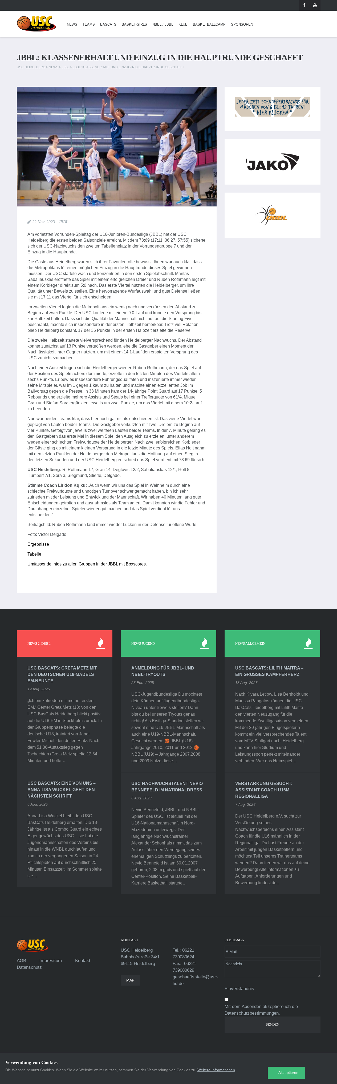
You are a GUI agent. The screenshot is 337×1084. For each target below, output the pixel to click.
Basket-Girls (134, 24)
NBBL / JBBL (162, 24)
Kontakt (82, 960)
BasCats (108, 24)
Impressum (50, 960)
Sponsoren (242, 24)
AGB (21, 960)
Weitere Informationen (216, 1070)
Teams (89, 24)
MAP (130, 980)
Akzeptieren (288, 1072)
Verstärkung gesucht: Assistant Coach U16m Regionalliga (263, 790)
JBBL (63, 222)
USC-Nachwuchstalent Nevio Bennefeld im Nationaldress (167, 786)
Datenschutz (29, 967)
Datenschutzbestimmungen (252, 1013)
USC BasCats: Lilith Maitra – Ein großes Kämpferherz (269, 671)
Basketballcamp (209, 24)
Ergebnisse (38, 544)
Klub (183, 24)
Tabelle (34, 554)
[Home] (36, 24)
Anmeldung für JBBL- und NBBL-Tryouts (162, 671)
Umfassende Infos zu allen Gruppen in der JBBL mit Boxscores (86, 564)
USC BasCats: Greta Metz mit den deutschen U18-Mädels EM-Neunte (62, 674)
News (72, 24)
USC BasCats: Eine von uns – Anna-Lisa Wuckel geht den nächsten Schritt (61, 789)
